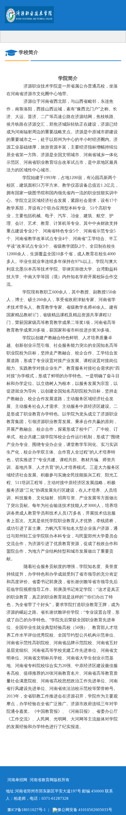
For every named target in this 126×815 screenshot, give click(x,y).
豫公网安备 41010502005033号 (84, 809)
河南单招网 (17, 779)
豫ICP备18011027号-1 (26, 809)
